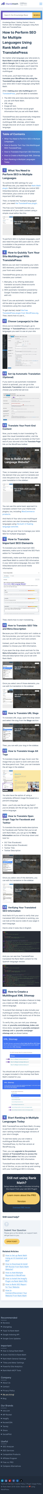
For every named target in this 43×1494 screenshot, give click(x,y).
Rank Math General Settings (14, 1359)
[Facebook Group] (6, 1480)
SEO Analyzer (8, 1446)
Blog (4, 1398)
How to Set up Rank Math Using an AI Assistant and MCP (16, 1258)
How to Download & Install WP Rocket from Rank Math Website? (17, 1266)
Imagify (6, 1418)
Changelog (7, 1327)
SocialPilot (7, 1434)
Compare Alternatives (12, 1466)
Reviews (6, 1323)
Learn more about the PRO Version (21, 1198)
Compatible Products (11, 1454)
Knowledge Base (9, 22)
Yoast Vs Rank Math (11, 1331)
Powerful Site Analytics (12, 1366)
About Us (6, 1383)
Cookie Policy (20, 1484)
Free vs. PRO (8, 1462)
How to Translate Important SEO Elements (22, 152)
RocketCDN (7, 1422)
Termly (5, 1426)
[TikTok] (21, 1480)
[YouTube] (9, 1480)
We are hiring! (8, 1394)
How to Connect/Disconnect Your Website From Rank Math (16, 1293)
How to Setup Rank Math (13, 1351)
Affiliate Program (10, 1458)
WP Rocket (7, 1415)
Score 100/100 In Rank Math (14, 1355)
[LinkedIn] (17, 1480)
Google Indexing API (11, 1335)
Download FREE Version (21, 1207)
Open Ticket (12, 1241)
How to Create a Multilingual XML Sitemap (22, 155)
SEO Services (8, 1450)
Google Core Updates (12, 1338)
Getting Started (22, 22)
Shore (5, 1430)
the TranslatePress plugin (26, 203)
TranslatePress (9, 93)
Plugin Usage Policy (34, 1484)
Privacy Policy (9, 1391)
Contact (6, 1387)
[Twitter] (2, 1480)
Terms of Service (7, 1484)
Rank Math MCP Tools (12, 1370)
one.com (6, 1411)
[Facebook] (13, 1480)
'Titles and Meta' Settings (13, 1363)
